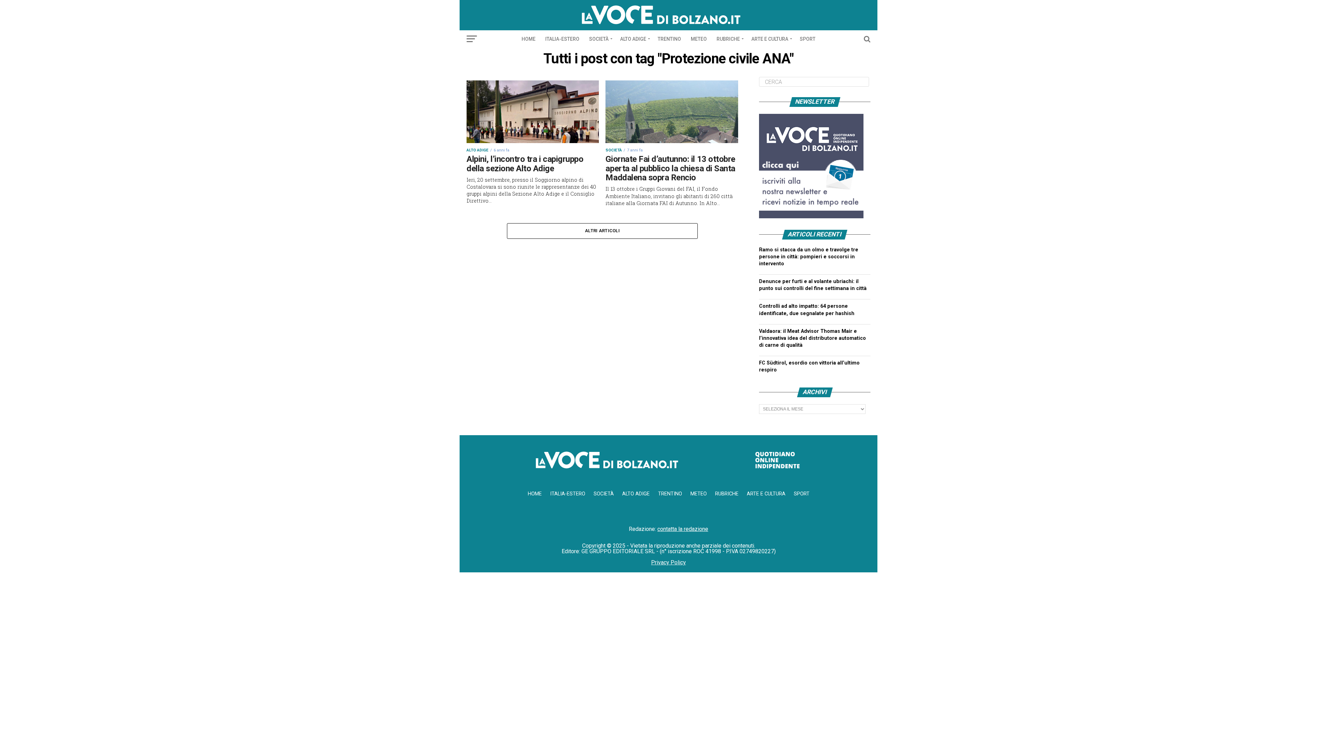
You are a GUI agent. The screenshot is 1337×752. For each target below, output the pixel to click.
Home (528, 39)
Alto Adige (633, 39)
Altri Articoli (602, 230)
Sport (807, 39)
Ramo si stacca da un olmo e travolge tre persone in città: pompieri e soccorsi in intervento (808, 257)
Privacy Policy (668, 562)
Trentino (669, 39)
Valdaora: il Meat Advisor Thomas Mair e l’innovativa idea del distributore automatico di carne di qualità (812, 338)
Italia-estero (562, 39)
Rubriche (728, 39)
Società (599, 39)
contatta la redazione (682, 529)
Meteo (699, 39)
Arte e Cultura (769, 39)
